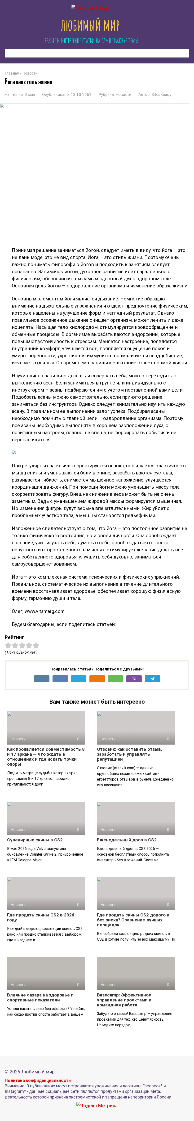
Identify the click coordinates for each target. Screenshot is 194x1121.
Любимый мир (90, 26)
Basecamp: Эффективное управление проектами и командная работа (124, 1000)
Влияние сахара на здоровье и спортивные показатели (40, 997)
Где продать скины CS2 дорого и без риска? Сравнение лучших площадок (133, 920)
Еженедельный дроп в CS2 (127, 840)
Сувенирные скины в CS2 (35, 840)
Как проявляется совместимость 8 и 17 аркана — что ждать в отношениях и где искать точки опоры (46, 756)
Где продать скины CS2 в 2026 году (40, 917)
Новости (123, 94)
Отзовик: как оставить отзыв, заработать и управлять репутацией (129, 754)
